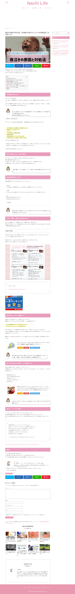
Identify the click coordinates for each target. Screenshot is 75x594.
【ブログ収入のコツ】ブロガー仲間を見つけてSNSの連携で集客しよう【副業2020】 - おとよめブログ (60, 53)
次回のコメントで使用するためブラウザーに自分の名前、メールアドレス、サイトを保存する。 (25, 514)
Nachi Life (37, 3)
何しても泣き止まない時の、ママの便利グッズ (17, 85)
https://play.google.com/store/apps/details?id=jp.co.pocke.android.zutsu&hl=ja (22, 444)
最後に (8, 88)
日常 (39, 587)
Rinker (21, 345)
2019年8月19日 (31, 437)
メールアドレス (8, 505)
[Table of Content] (26, 77)
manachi (19, 569)
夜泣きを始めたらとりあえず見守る (14, 80)
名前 (6, 500)
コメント (7, 488)
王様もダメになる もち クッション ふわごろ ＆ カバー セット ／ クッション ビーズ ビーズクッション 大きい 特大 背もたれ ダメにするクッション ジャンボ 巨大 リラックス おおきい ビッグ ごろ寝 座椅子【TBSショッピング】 (33, 388)
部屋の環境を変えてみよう (12, 81)
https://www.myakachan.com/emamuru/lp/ (17, 289)
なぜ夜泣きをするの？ (12, 78)
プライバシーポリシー (46, 587)
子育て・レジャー (9, 473)
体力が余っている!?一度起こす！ (14, 84)
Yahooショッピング (35, 347)
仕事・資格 (34, 587)
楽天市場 (26, 347)
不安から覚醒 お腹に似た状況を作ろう (15, 83)
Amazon (20, 347)
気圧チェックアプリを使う (12, 87)
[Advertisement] (37, 18)
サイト (6, 510)
